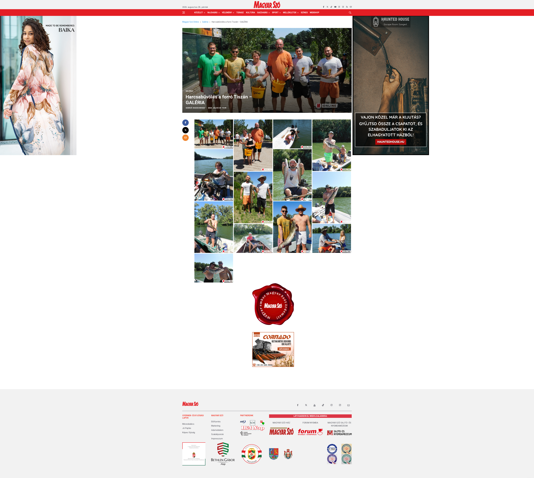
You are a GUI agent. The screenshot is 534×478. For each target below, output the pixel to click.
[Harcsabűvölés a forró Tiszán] (213, 134)
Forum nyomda (310, 422)
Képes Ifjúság (188, 432)
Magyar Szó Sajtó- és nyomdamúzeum (339, 424)
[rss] (347, 7)
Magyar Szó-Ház (281, 422)
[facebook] (323, 7)
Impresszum (217, 438)
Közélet (198, 12)
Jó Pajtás (186, 428)
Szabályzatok (217, 434)
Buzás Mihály (199, 108)
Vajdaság (212, 12)
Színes (304, 12)
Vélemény (227, 12)
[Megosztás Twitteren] (185, 130)
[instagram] (339, 7)
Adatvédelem (217, 430)
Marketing (215, 426)
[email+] (348, 405)
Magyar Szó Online (190, 22)
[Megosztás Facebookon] (185, 122)
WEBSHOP (314, 12)
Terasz (240, 12)
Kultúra (250, 12)
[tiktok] (331, 7)
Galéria (205, 22)
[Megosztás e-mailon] (185, 138)
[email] (351, 7)
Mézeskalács (188, 424)
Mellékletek (289, 12)
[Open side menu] (183, 12)
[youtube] (335, 7)
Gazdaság (262, 12)
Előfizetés (216, 421)
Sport (275, 12)
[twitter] (327, 7)
